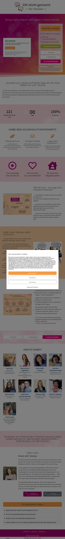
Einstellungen (32, 282)
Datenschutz (29, 287)
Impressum (35, 287)
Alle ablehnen (32, 277)
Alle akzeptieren (32, 273)
